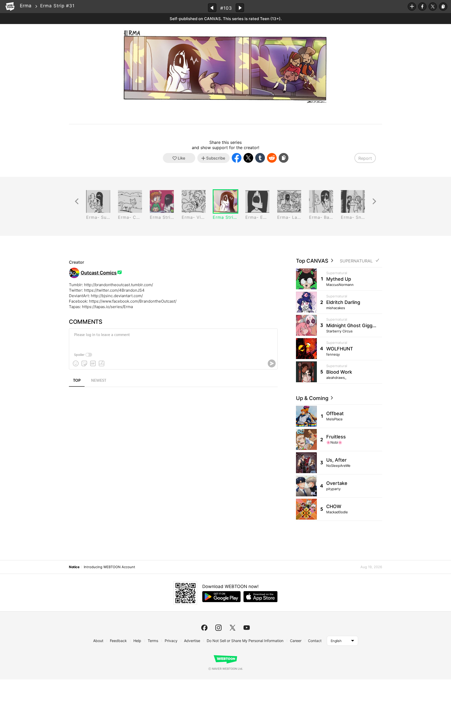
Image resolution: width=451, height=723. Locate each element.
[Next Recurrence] (374, 201)
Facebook (422, 6)
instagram (218, 627)
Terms (153, 640)
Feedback (118, 640)
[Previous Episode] (212, 7)
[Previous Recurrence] (77, 201)
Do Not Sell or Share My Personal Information (245, 640)
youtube (246, 627)
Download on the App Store (260, 596)
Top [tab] (77, 380)
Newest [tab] (98, 380)
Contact (315, 640)
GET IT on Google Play (221, 596)
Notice (74, 567)
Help (137, 640)
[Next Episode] (240, 7)
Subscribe (412, 6)
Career (295, 640)
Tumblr (260, 158)
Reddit (272, 158)
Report (365, 158)
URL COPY (443, 6)
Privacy (171, 640)
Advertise (192, 640)
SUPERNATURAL (356, 260)
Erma (25, 5)
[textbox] (172, 339)
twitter (232, 627)
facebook (204, 627)
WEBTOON (10, 6)
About (98, 640)
